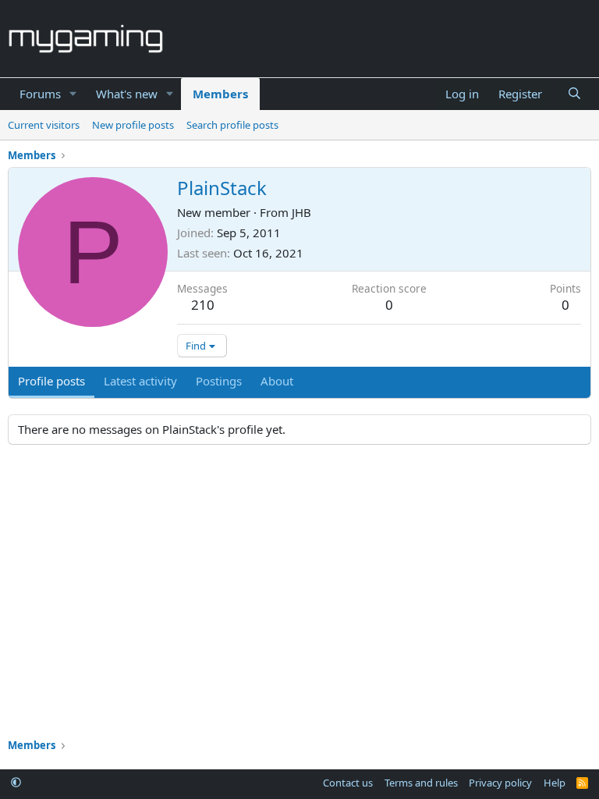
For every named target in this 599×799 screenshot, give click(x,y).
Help (554, 783)
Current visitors (44, 125)
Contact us (348, 783)
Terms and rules (421, 783)
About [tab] (277, 381)
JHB (301, 212)
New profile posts (133, 125)
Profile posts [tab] (51, 381)
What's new (127, 93)
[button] (73, 94)
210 (202, 305)
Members (220, 93)
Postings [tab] (219, 381)
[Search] (574, 94)
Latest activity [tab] (140, 381)
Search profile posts (232, 125)
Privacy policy (500, 783)
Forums (40, 93)
